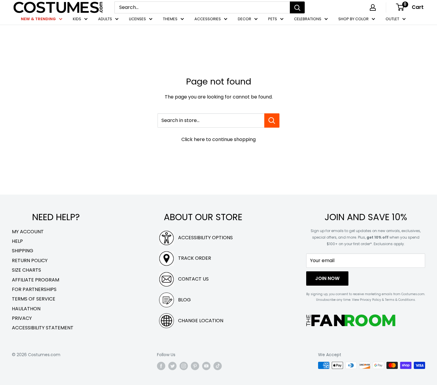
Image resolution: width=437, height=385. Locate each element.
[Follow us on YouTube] (206, 366)
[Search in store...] (271, 120)
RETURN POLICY (30, 260)
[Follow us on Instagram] (184, 366)
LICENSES (137, 19)
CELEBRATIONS (307, 19)
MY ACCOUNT (28, 231)
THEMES (170, 19)
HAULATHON (26, 308)
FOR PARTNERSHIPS (34, 289)
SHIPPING (22, 250)
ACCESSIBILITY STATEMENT (42, 327)
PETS (272, 19)
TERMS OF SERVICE (33, 298)
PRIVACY (22, 318)
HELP (17, 241)
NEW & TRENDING (38, 19)
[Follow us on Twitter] (172, 366)
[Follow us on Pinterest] (195, 366)
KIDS (77, 19)
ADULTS (105, 19)
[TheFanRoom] (350, 320)
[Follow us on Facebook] (161, 366)
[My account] (373, 7)
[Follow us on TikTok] (217, 366)
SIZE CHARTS (26, 270)
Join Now (327, 278)
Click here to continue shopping (218, 139)
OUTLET (392, 19)
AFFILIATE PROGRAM (35, 279)
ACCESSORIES (207, 19)
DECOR (244, 19)
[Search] (297, 7)
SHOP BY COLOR (353, 19)
